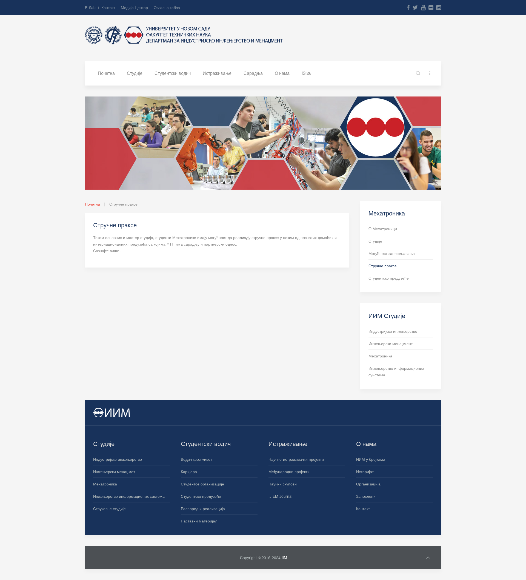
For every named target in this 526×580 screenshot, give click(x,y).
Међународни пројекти (289, 471)
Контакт (108, 7)
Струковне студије (109, 508)
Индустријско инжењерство (392, 331)
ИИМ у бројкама (370, 459)
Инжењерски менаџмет (114, 471)
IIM (284, 557)
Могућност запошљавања (391, 253)
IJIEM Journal (280, 496)
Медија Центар (134, 7)
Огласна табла (167, 7)
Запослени (366, 496)
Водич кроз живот (196, 459)
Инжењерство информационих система (129, 496)
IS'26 (306, 73)
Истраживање (217, 73)
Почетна (106, 73)
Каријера (189, 471)
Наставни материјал (199, 521)
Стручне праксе (382, 265)
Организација (368, 484)
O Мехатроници (382, 228)
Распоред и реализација (203, 508)
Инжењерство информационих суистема (396, 371)
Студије (134, 73)
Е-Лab (90, 7)
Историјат (365, 471)
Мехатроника (380, 356)
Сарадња (253, 73)
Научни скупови (282, 484)
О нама (282, 73)
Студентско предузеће (388, 278)
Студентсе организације (202, 484)
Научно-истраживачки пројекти (296, 459)
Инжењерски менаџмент (390, 343)
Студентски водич (173, 73)
